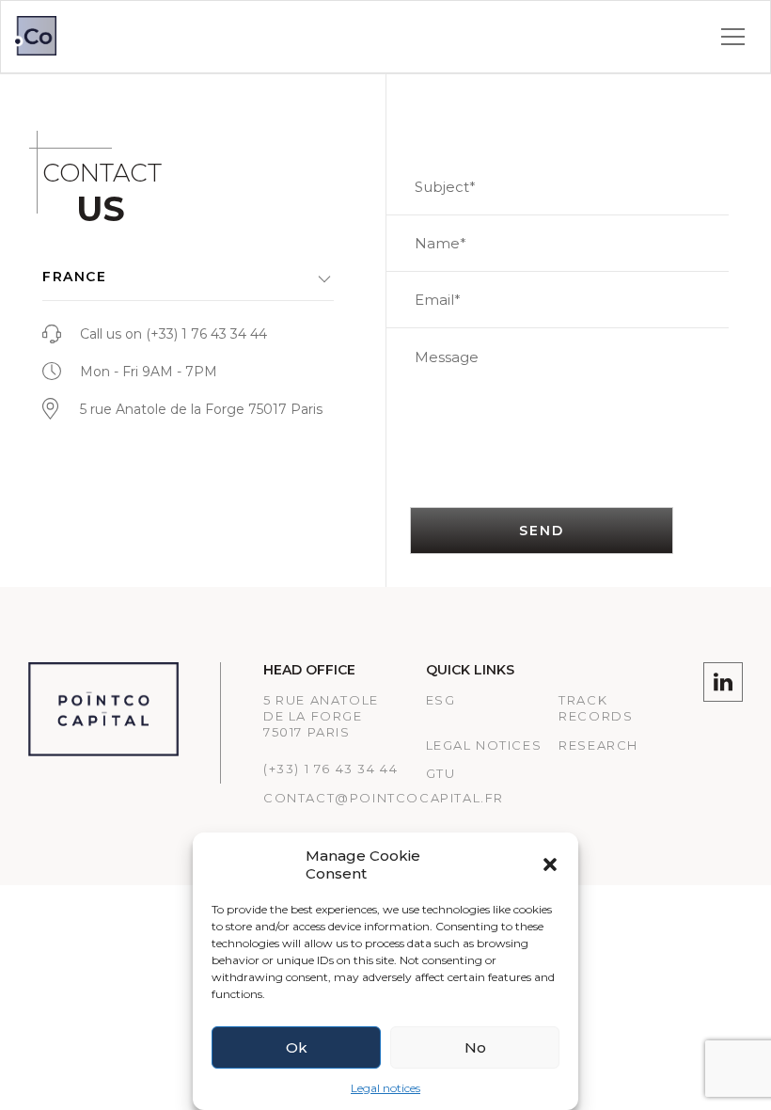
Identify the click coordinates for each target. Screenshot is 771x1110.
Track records (596, 707)
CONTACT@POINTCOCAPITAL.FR (383, 797)
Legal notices (385, 1088)
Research (598, 745)
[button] (550, 864)
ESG (441, 699)
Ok (296, 1047)
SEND (541, 530)
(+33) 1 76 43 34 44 (206, 333)
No (475, 1047)
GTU (441, 773)
